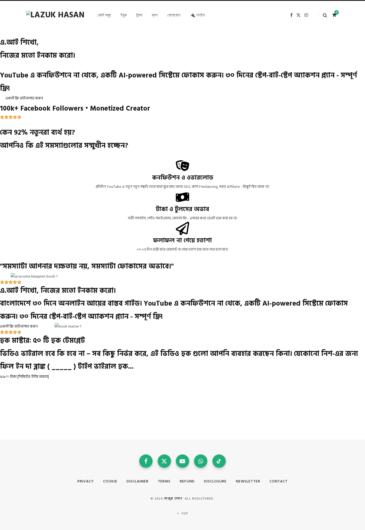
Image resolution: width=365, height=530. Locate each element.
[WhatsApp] (200, 461)
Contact (279, 481)
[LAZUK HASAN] (55, 15)
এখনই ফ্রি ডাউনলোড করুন (24, 98)
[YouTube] (182, 461)
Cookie (110, 481)
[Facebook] (146, 461)
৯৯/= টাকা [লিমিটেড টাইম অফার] (24, 376)
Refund (187, 481)
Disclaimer (138, 481)
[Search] (322, 15)
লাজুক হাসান (173, 498)
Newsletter (248, 481)
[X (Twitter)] (164, 461)
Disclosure (215, 481)
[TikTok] (219, 461)
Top (184, 513)
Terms (164, 481)
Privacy (85, 481)
